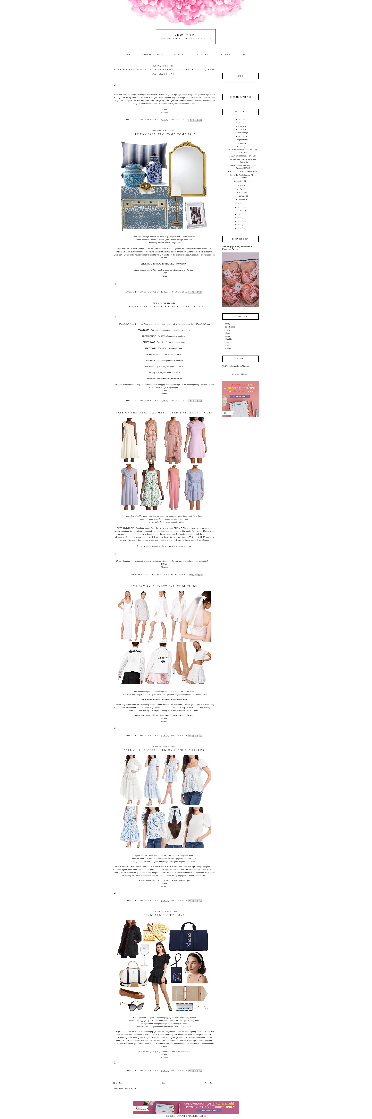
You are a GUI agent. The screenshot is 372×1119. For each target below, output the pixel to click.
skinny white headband (163, 1027)
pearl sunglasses (192, 1020)
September (241, 140)
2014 (239, 225)
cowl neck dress (200, 694)
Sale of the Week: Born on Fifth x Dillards (164, 750)
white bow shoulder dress (136, 516)
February (241, 196)
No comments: (179, 120)
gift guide (228, 339)
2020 (239, 204)
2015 (239, 221)
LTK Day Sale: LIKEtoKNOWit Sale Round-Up (164, 307)
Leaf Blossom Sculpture (146, 240)
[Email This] (189, 120)
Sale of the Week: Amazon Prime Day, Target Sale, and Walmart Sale (164, 72)
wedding (228, 348)
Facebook (225, 54)
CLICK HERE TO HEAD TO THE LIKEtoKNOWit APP (164, 264)
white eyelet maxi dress (185, 861)
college (227, 333)
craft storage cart (157, 100)
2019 (239, 207)
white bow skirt (140, 691)
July (241, 143)
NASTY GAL (150, 348)
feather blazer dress (185, 691)
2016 (239, 218)
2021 (240, 130)
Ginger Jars (187, 240)
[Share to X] (195, 120)
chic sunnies (179, 1043)
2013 (239, 228)
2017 (240, 214)
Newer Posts (118, 1083)
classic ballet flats (145, 1027)
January (241, 199)
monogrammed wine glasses (153, 1023)
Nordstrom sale (231, 327)
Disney (227, 324)
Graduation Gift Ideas (164, 915)
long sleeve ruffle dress (154, 522)
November (241, 133)
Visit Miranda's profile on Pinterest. (236, 366)
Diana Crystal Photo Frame (169, 240)
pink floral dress (195, 516)
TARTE (151, 372)
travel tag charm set (141, 1018)
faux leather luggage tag (139, 1020)
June (242, 147)
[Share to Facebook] (198, 120)
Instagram (179, 54)
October (241, 136)
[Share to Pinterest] (200, 120)
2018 (240, 211)
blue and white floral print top (165, 858)
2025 (240, 119)
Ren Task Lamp (140, 237)
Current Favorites (152, 54)
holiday (227, 342)
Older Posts (210, 1083)
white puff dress (160, 694)
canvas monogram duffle (176, 1023)
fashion (227, 336)
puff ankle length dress (164, 861)
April (241, 189)
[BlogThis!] (192, 120)
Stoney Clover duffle (159, 1020)
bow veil (172, 691)
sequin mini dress (144, 694)
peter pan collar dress (175, 522)
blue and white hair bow (142, 858)
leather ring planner (188, 1018)
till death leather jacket (157, 691)
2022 (240, 126)
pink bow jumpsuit (156, 516)
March (241, 192)
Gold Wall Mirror (188, 237)
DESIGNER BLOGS (197, 1116)
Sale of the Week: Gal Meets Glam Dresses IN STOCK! (164, 413)
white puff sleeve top (157, 855)
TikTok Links (202, 54)
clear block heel (128, 694)
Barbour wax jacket (183, 1027)
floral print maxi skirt (187, 858)
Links (243, 54)
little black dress (177, 1020)
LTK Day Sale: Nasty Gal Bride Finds (164, 586)
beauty (227, 330)
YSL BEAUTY (151, 366)
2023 (240, 123)
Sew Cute (186, 36)
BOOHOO (150, 354)
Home (129, 54)
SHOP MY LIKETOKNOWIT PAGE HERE (164, 378)
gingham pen (172, 1018)
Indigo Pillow (174, 237)
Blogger (245, 374)
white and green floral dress (151, 519)
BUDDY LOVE (149, 342)
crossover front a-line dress (176, 519)
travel (227, 345)
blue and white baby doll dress (180, 855)
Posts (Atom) (130, 1088)
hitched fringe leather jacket (179, 694)
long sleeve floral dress (143, 861)
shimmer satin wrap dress (176, 516)
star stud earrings (158, 1018)
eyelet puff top (141, 855)
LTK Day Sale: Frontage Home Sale (164, 134)
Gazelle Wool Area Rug (158, 237)
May (241, 186)
